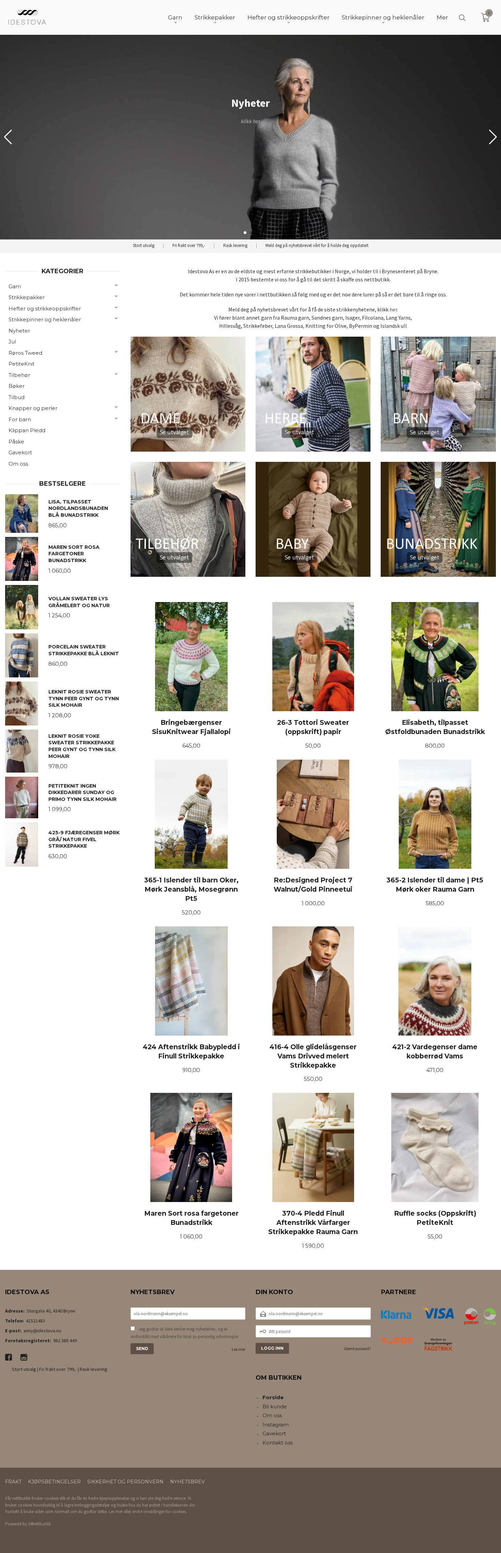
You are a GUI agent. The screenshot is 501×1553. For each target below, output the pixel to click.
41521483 (35, 1321)
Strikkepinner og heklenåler (45, 319)
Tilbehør (19, 375)
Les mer (238, 1349)
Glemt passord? (357, 1348)
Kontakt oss (277, 1442)
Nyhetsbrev (187, 1482)
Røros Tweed (25, 353)
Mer (442, 17)
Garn (15, 286)
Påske (16, 441)
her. (394, 309)
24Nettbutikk (39, 1524)
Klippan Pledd (27, 430)
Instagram (275, 1424)
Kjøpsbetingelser (54, 1482)
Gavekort (20, 452)
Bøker (17, 386)
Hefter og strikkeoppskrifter (45, 308)
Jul (12, 341)
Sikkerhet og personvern (125, 1482)
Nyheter (19, 330)
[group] (250, 137)
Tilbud (17, 397)
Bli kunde (274, 1406)
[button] (493, 137)
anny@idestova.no (42, 1331)
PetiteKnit (21, 364)
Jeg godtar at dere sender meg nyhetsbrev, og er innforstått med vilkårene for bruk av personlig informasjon (185, 1332)
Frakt (13, 1482)
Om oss (18, 463)
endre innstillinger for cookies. (159, 1511)
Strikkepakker (27, 297)
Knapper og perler (33, 408)
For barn (20, 419)
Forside (273, 1397)
